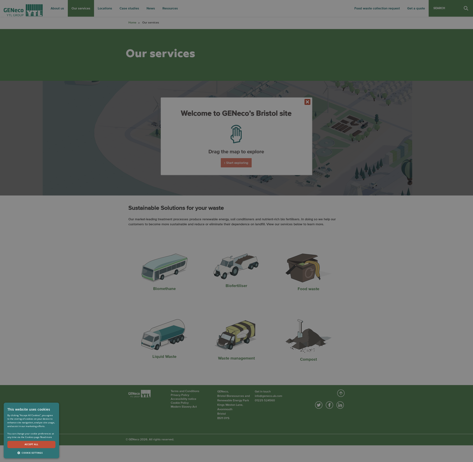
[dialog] (31, 430)
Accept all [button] (31, 444)
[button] (31, 453)
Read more (46, 437)
